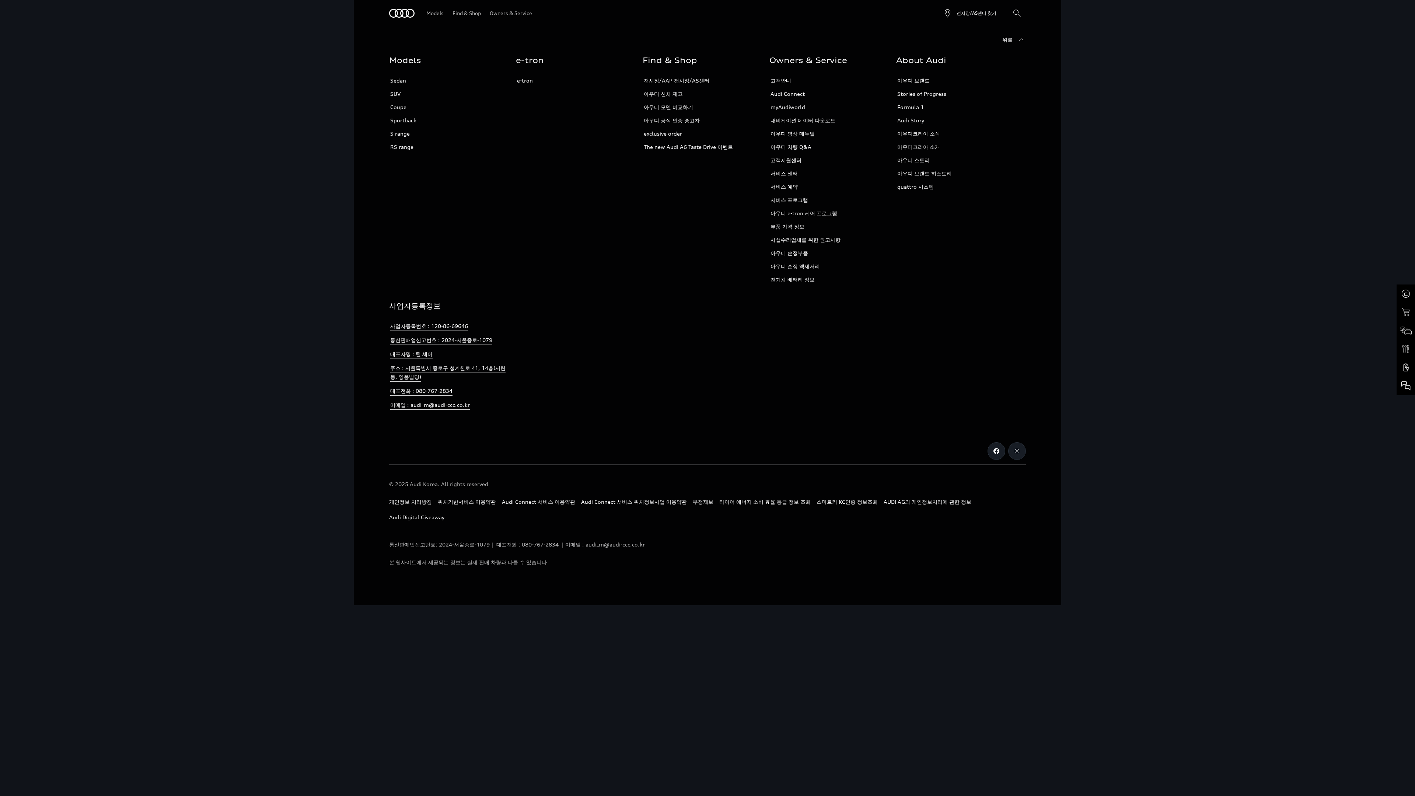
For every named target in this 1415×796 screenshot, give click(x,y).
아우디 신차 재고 (663, 94)
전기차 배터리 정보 (793, 279)
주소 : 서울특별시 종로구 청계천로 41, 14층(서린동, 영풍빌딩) (448, 372)
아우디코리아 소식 (918, 133)
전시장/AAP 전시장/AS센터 (676, 80)
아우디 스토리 (913, 160)
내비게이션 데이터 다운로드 (803, 120)
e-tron (525, 80)
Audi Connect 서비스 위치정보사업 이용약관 (634, 502)
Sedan (398, 80)
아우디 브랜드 (913, 80)
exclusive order (663, 133)
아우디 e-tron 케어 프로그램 (804, 213)
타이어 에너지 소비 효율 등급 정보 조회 (765, 502)
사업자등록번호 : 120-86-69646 (429, 326)
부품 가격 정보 (787, 226)
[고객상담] (1406, 386)
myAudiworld (788, 107)
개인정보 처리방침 (410, 502)
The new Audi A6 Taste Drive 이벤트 (688, 147)
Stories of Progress (921, 94)
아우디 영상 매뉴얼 (793, 133)
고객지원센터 (786, 160)
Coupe (398, 107)
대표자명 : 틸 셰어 (411, 354)
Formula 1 (910, 107)
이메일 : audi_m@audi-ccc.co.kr (430, 405)
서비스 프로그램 (789, 200)
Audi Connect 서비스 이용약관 (538, 502)
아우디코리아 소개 (918, 147)
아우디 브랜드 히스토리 (924, 173)
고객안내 (781, 80)
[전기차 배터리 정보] (1406, 367)
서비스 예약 (784, 187)
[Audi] (402, 13)
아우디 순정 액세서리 (795, 266)
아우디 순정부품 (789, 253)
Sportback (403, 120)
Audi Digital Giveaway (416, 517)
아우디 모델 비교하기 (668, 107)
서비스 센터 (784, 173)
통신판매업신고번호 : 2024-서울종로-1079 (441, 340)
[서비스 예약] (1406, 349)
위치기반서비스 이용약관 (467, 502)
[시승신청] (1406, 293)
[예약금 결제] (1406, 312)
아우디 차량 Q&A (791, 147)
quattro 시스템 (915, 187)
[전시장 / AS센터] (1406, 330)
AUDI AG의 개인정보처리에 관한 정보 (927, 502)
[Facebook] (996, 451)
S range (400, 133)
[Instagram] (1017, 451)
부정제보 (703, 502)
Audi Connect (788, 94)
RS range (401, 147)
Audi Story (910, 120)
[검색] (1017, 13)
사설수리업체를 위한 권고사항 (806, 240)
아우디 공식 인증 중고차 (672, 120)
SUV (395, 94)
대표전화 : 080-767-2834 (421, 391)
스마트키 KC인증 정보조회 (847, 502)
